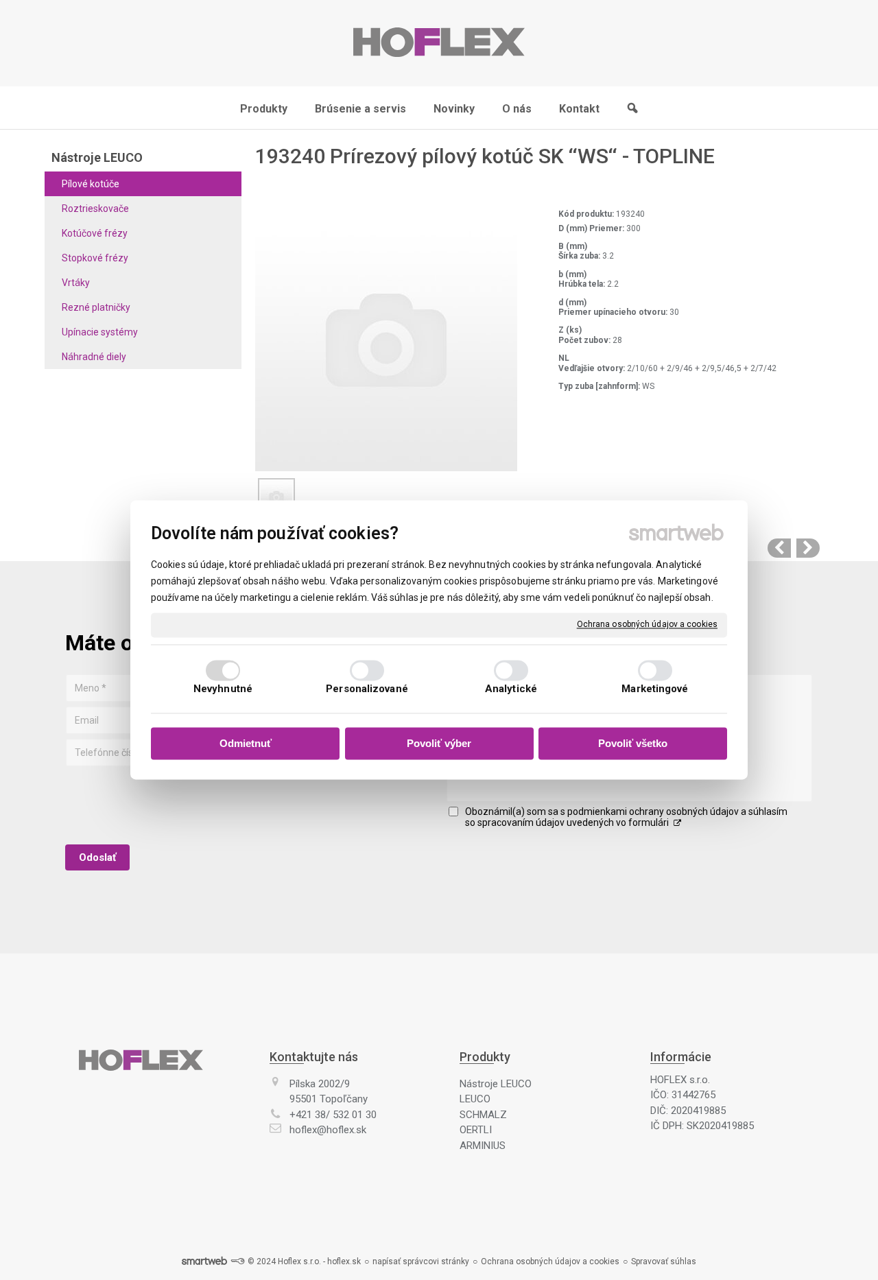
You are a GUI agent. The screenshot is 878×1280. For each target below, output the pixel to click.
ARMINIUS (483, 1145)
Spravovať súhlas (663, 1261)
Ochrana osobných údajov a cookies (647, 624)
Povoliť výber (439, 743)
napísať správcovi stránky (420, 1261)
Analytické (511, 689)
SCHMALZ (483, 1115)
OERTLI (476, 1130)
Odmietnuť (246, 743)
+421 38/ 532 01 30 (333, 1115)
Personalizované (367, 689)
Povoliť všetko (632, 743)
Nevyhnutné (222, 689)
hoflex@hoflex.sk (327, 1130)
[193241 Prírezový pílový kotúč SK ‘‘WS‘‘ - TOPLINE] (808, 548)
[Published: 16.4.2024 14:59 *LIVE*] (237, 1261)
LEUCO (475, 1099)
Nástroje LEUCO (496, 1084)
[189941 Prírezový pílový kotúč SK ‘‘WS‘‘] (779, 548)
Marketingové (654, 689)
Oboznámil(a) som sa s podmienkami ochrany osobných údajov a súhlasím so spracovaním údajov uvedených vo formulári (626, 817)
